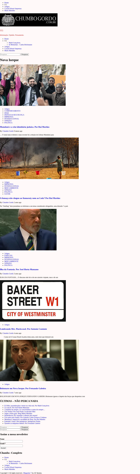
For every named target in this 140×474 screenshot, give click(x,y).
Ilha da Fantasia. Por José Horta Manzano (19, 269)
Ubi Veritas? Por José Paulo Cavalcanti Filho (19, 411)
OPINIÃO (8, 121)
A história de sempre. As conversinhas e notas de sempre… (24, 410)
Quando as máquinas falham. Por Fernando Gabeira (22, 423)
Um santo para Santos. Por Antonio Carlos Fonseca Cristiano (25, 417)
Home (6, 3)
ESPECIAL (8, 255)
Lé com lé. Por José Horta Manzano (16, 408)
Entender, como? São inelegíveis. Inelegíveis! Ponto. (22, 421)
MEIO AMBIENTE (11, 188)
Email (3, 443)
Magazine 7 (27, 473)
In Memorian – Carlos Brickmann (20, 45)
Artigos (7, 7)
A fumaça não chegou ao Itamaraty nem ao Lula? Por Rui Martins (30, 198)
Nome (2, 439)
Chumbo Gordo (8, 131)
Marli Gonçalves (14, 43)
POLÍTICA (8, 123)
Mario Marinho (9, 10)
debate (6, 113)
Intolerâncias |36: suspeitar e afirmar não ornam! (20, 415)
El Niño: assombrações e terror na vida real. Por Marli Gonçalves (26, 406)
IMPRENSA (8, 117)
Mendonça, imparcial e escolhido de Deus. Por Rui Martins (24, 419)
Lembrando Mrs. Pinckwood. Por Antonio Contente (23, 329)
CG (1, 30)
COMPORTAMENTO (12, 111)
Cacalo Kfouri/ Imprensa (12, 8)
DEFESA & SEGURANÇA (14, 115)
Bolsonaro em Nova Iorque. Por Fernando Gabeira (23, 388)
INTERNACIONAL (11, 119)
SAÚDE (7, 194)
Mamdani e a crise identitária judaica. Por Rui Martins (24, 127)
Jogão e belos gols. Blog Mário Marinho (18, 413)
